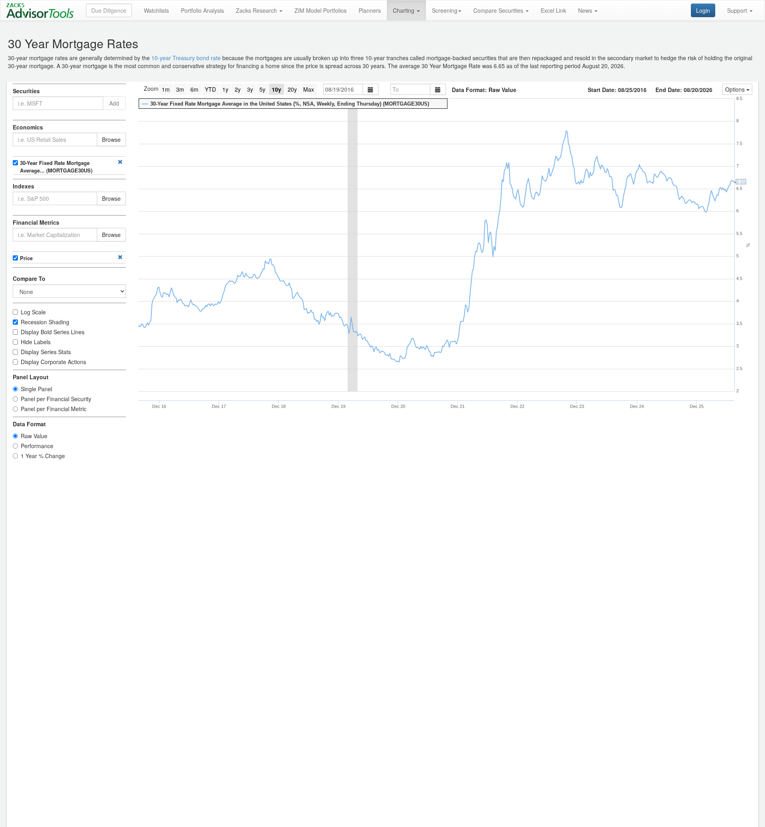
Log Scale (33, 312)
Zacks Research (257, 10)
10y (276, 89)
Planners (370, 10)
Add (114, 103)
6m (194, 89)
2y (238, 89)
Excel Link (553, 10)
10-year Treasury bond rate (186, 58)
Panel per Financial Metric (53, 409)
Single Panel (36, 389)
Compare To (29, 278)
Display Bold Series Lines (52, 332)
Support (738, 10)
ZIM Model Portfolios (320, 10)
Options (735, 89)
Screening (444, 10)
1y (225, 89)
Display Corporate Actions (53, 362)
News (586, 10)
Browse (111, 139)
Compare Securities (499, 10)
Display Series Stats (46, 352)
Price (26, 258)
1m (166, 89)
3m (180, 89)
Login (703, 10)
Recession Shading (45, 322)
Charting (404, 10)
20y (292, 89)
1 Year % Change (43, 456)
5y (262, 89)
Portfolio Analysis (202, 10)
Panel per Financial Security (56, 399)
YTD (210, 89)
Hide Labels (36, 342)
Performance (37, 446)
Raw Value (34, 436)
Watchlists (156, 10)
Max (308, 89)
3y (250, 89)
